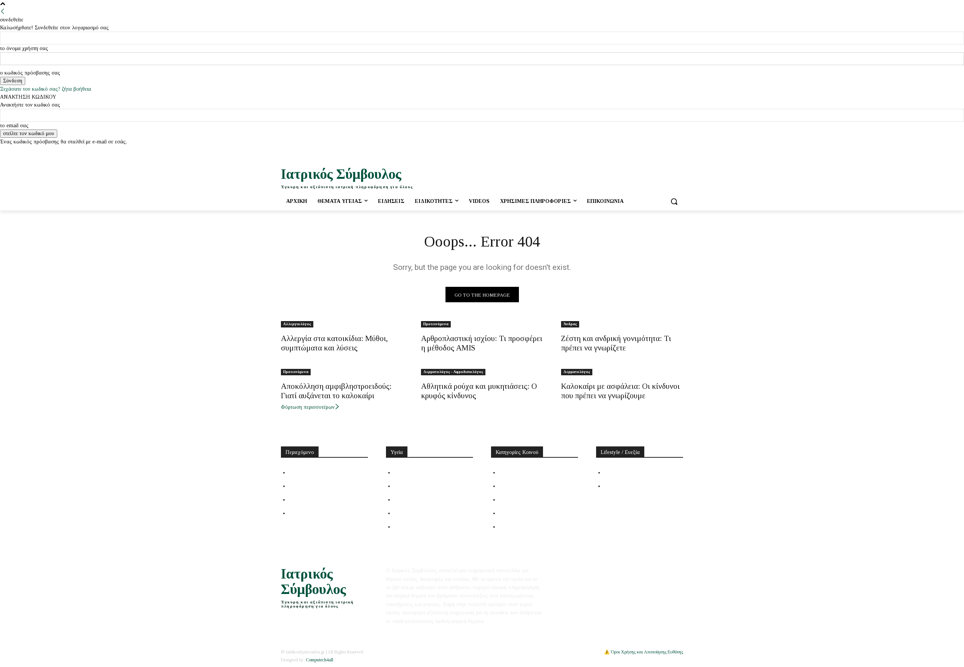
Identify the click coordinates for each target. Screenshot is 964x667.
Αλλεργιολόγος (297, 324)
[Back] (2, 12)
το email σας (14, 125)
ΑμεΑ (506, 527)
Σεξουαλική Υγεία (415, 527)
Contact (620, 570)
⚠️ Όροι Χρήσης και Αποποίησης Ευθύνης (643, 652)
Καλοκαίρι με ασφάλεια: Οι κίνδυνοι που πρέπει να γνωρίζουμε (620, 391)
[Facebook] (647, 151)
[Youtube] (668, 151)
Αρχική (297, 472)
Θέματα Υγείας (411, 472)
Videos (297, 513)
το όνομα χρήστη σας (24, 48)
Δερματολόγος (576, 372)
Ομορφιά (614, 486)
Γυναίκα (508, 486)
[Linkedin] (678, 151)
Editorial (570, 570)
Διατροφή (616, 472)
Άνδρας (570, 324)
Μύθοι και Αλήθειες (313, 499)
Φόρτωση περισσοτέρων (308, 407)
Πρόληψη (405, 486)
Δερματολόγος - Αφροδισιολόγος (453, 372)
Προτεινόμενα (435, 324)
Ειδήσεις (299, 486)
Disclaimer (596, 570)
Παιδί (506, 499)
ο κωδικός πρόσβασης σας (30, 73)
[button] (674, 201)
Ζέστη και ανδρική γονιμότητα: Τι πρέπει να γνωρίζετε (616, 343)
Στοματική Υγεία (414, 513)
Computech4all (319, 659)
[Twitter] (658, 151)
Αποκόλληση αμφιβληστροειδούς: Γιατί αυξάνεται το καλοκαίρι (336, 391)
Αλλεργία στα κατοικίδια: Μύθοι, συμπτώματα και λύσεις (334, 343)
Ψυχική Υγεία (410, 499)
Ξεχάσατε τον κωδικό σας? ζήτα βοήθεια (45, 89)
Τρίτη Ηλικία (514, 513)
